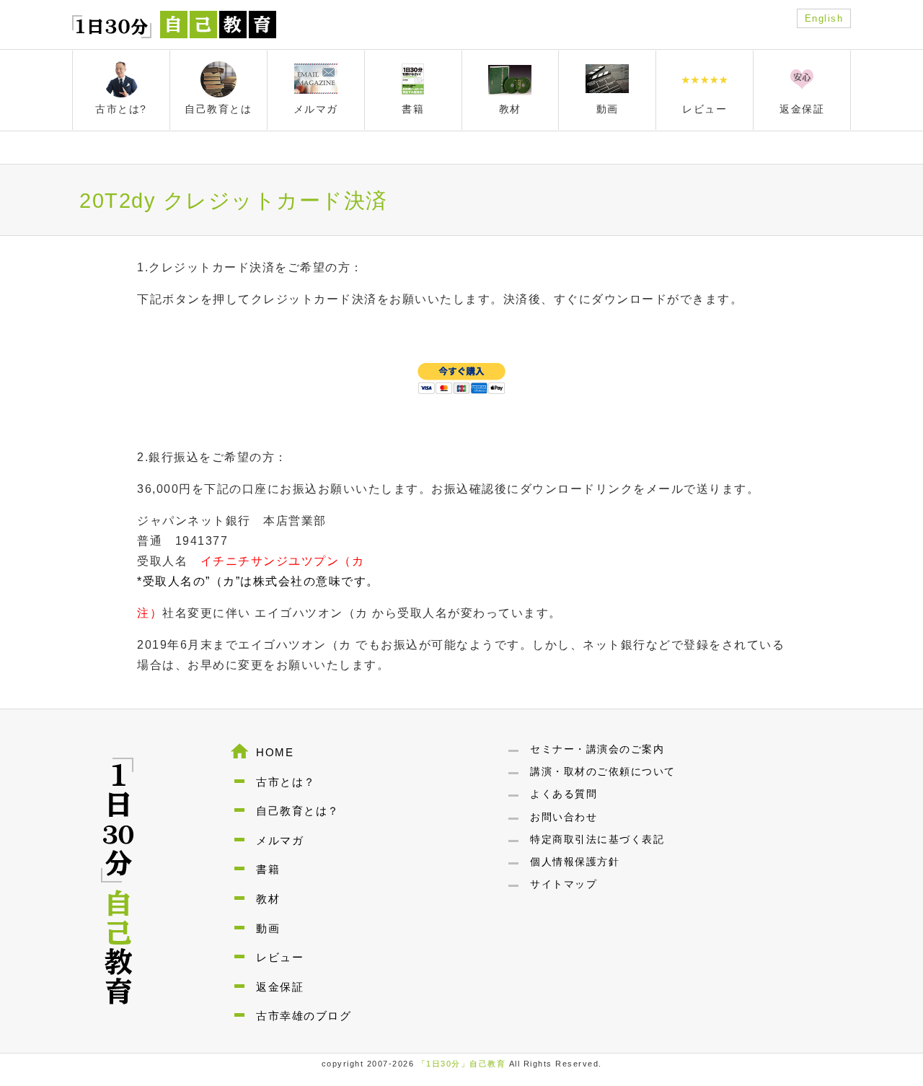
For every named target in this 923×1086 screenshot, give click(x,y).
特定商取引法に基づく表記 (597, 839)
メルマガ (280, 840)
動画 (268, 928)
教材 (268, 899)
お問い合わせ (563, 817)
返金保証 (280, 987)
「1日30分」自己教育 (462, 1063)
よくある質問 (563, 794)
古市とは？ (286, 782)
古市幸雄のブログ (303, 1016)
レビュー (280, 957)
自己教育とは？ (298, 811)
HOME (274, 752)
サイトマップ (563, 884)
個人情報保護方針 (574, 861)
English (824, 18)
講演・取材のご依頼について (603, 771)
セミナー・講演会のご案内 (597, 749)
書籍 (268, 869)
